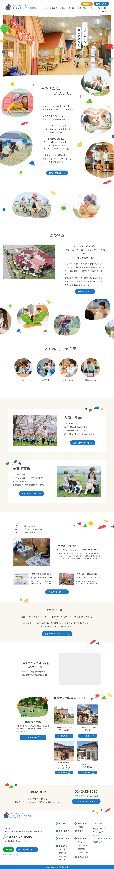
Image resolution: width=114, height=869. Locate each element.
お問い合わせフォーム (27, 849)
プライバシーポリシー (12, 854)
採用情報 (8, 849)
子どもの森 (58, 706)
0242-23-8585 (86, 791)
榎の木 (80, 706)
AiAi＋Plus (81, 742)
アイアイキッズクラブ (59, 744)
